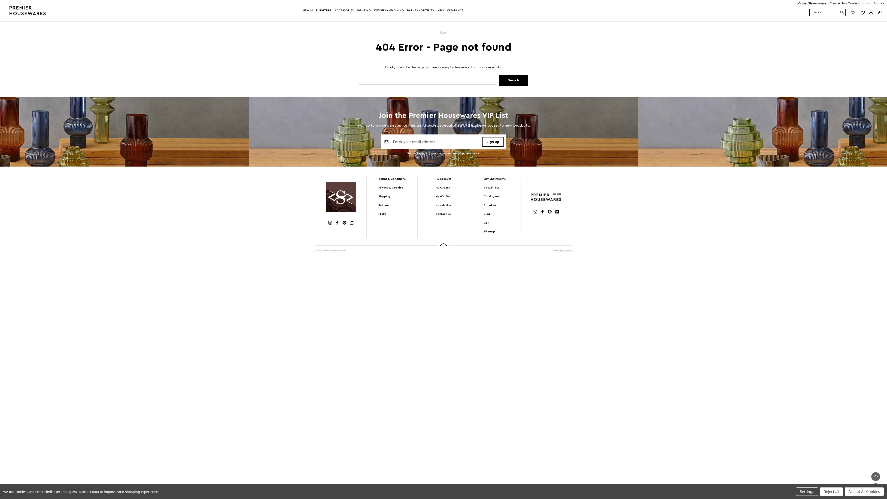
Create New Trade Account (850, 3)
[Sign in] (871, 12)
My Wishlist (442, 196)
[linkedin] (351, 223)
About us (490, 205)
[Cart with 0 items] (880, 12)
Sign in (879, 3)
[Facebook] (337, 223)
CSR (486, 222)
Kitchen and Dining (389, 10)
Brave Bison (565, 251)
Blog (487, 214)
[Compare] (853, 12)
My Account (443, 178)
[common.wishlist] (862, 12)
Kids (440, 10)
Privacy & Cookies (390, 187)
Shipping (384, 196)
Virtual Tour (491, 187)
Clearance (455, 10)
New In (308, 10)
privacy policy (470, 153)
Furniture (323, 10)
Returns (383, 205)
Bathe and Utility (420, 10)
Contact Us (443, 214)
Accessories (344, 10)
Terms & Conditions (392, 178)
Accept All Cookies (864, 491)
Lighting (364, 10)
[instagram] (330, 223)
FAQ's (382, 214)
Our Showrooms (495, 178)
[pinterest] (344, 223)
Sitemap (489, 231)
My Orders (442, 187)
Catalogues (491, 196)
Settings (807, 491)
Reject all (831, 491)
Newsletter (443, 205)
